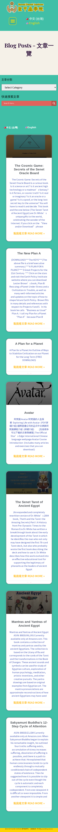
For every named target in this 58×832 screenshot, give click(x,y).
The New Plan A (29, 253)
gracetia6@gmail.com (47, 829)
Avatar (29, 412)
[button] (13, 21)
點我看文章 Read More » (29, 233)
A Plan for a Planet (29, 343)
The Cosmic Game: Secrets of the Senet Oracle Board (29, 169)
